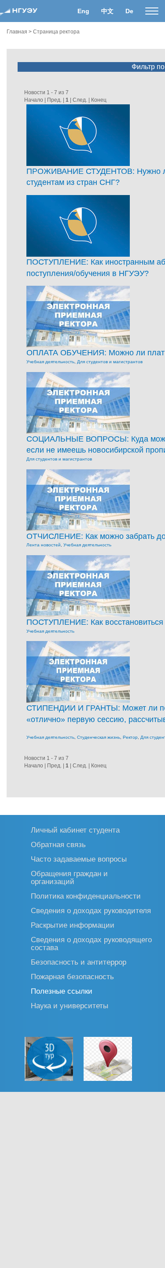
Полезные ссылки (61, 991)
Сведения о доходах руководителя (91, 910)
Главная (17, 32)
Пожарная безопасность (72, 976)
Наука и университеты (69, 1005)
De (129, 11)
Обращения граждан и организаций (69, 877)
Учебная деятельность (50, 361)
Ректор (130, 737)
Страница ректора (56, 32)
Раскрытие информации (72, 925)
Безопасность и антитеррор (78, 962)
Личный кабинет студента (75, 830)
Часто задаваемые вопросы (79, 859)
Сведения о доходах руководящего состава (91, 943)
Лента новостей (43, 544)
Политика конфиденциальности (86, 896)
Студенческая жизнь (98, 737)
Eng (83, 11)
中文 (107, 11)
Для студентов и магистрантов (110, 361)
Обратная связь (58, 844)
